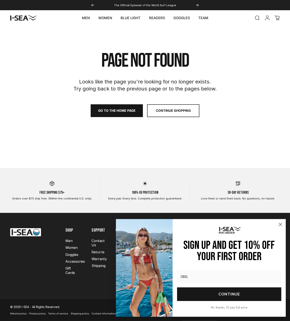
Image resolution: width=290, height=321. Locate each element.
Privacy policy (37, 313)
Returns (98, 252)
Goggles (71, 254)
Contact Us (98, 243)
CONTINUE (229, 294)
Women (71, 247)
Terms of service (58, 313)
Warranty (99, 259)
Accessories (75, 261)
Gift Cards (70, 270)
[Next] (197, 5)
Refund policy (18, 313)
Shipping (99, 266)
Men (69, 241)
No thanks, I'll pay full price (229, 307)
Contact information (104, 313)
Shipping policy (80, 313)
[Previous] (92, 5)
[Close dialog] (280, 224)
